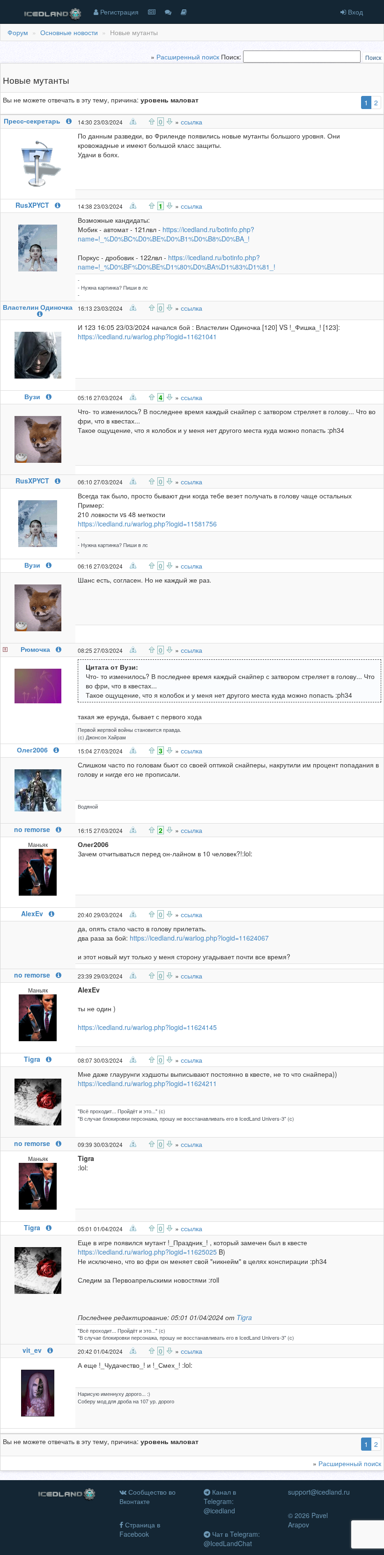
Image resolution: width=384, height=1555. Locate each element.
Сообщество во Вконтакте (147, 1496)
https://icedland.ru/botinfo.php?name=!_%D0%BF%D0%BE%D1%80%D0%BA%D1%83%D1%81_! (176, 262)
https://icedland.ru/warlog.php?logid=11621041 (147, 336)
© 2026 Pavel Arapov (308, 1520)
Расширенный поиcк (187, 56)
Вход (354, 11)
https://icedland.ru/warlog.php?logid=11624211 (147, 1083)
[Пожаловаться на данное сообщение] (133, 121)
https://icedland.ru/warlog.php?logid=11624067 (199, 937)
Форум (17, 32)
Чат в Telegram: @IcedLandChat (232, 1538)
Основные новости (69, 32)
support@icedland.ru (319, 1492)
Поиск (373, 57)
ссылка (191, 121)
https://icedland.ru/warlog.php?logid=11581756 (147, 523)
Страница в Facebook (139, 1529)
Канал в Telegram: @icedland (220, 1501)
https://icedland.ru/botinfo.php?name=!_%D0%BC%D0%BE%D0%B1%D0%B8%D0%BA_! (166, 234)
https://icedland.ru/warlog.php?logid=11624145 (147, 1027)
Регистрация (118, 11)
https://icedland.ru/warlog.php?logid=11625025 (147, 1251)
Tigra (244, 1317)
